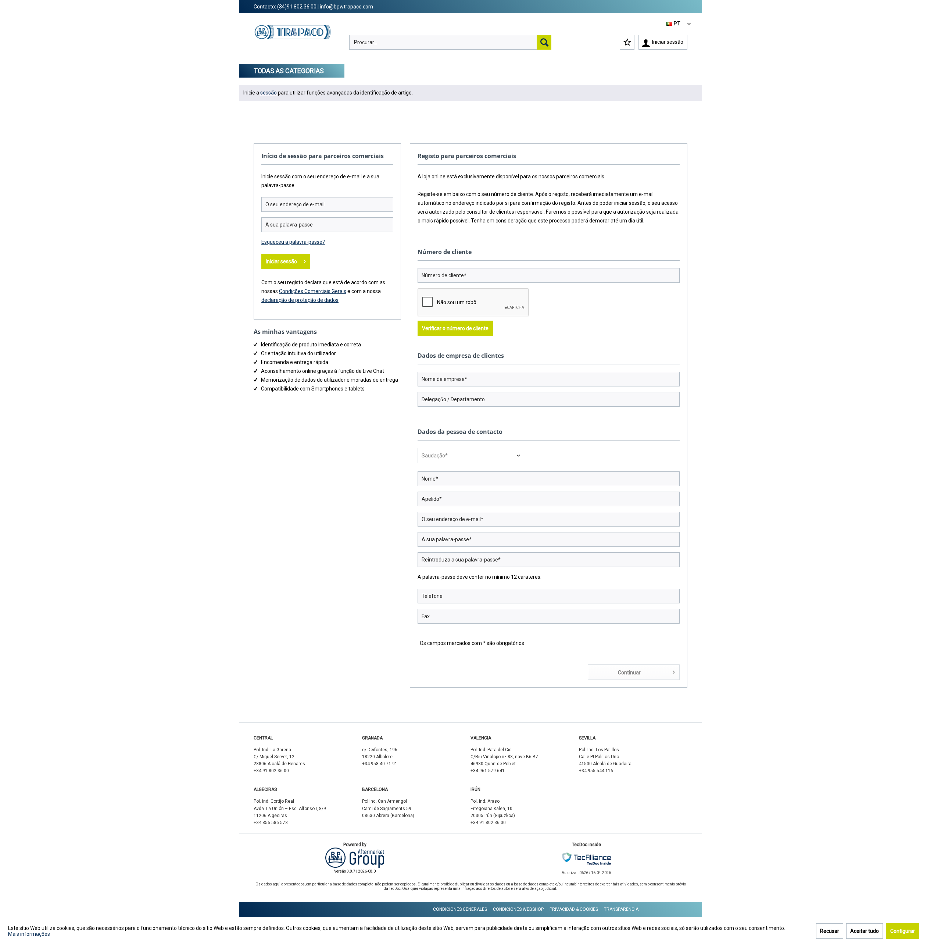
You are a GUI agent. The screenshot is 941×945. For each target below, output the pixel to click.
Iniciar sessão (281, 261)
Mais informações (29, 934)
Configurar (902, 931)
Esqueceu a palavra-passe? (293, 242)
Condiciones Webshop (518, 909)
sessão (268, 93)
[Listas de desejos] (627, 42)
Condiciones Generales (460, 909)
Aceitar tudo (864, 931)
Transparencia (621, 909)
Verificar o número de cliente (455, 328)
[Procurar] (544, 42)
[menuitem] (450, 42)
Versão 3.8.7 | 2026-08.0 (355, 871)
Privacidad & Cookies (574, 909)
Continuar (629, 672)
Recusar (829, 931)
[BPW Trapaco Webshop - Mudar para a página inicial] (293, 39)
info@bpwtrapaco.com (346, 7)
